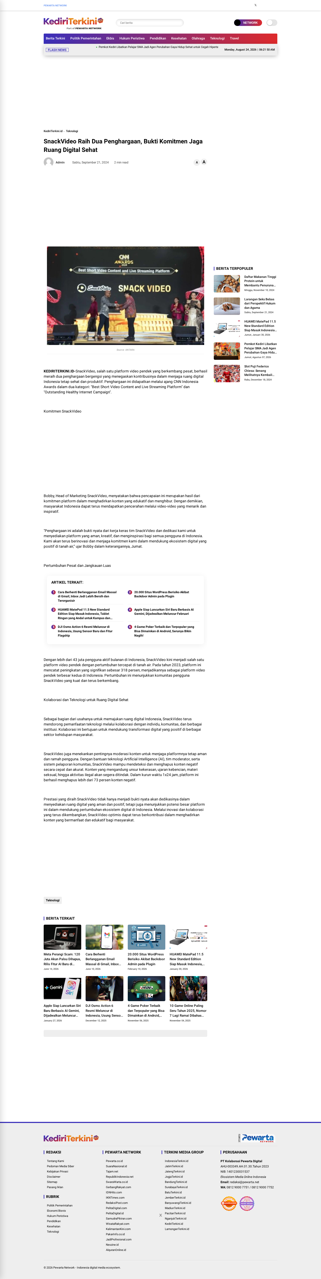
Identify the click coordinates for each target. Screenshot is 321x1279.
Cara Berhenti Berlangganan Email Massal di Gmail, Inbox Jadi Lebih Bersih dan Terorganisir (87, 591)
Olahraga (198, 38)
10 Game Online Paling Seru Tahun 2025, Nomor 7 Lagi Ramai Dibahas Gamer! (188, 1006)
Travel (234, 38)
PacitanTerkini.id (175, 1208)
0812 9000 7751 (238, 1182)
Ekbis (110, 38)
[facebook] (249, 5)
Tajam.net (112, 1166)
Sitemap (52, 1176)
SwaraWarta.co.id (117, 1176)
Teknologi (217, 38)
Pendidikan (158, 38)
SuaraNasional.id (116, 1161)
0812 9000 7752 (263, 1182)
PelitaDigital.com (116, 1202)
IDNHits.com (114, 1187)
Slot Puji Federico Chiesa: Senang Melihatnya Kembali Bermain (258, 365)
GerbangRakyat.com (118, 1182)
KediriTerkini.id (53, 125)
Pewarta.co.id (114, 1155)
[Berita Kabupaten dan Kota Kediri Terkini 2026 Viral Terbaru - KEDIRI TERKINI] (74, 28)
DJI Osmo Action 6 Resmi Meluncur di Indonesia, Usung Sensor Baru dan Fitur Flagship (85, 626)
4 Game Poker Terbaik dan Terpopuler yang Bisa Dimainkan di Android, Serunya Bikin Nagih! (164, 626)
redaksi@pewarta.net (244, 1177)
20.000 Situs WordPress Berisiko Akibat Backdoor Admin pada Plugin (161, 589)
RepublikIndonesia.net (119, 1171)
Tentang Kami (55, 1155)
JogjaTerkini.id (174, 1171)
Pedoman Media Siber (60, 1161)
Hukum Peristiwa (132, 38)
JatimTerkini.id (174, 1161)
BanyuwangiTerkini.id (178, 1197)
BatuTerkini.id (173, 1187)
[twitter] (255, 5)
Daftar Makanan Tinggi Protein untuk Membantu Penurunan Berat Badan (260, 276)
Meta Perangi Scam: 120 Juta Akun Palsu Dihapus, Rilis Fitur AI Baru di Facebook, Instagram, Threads (62, 954)
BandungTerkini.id (176, 1176)
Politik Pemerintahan (85, 38)
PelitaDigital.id (115, 1208)
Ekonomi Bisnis (56, 1205)
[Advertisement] (160, 86)
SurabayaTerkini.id (176, 1182)
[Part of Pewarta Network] (257, 1136)
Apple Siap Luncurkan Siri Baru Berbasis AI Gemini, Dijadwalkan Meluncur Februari (164, 606)
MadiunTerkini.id (175, 1202)
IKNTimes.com (115, 1192)
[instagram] (262, 5)
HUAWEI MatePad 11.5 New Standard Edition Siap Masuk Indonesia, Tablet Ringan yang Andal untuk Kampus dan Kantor (84, 609)
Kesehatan (178, 38)
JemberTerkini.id (175, 1192)
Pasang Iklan (55, 1182)
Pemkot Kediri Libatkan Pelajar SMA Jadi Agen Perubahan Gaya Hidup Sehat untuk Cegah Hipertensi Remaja (142, 47)
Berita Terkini (55, 38)
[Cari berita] (179, 23)
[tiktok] (275, 5)
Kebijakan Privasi (57, 1166)
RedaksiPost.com (117, 1197)
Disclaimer (53, 1171)
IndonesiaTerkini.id (176, 1155)
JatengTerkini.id (175, 1166)
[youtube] (269, 5)
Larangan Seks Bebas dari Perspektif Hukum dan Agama (259, 298)
